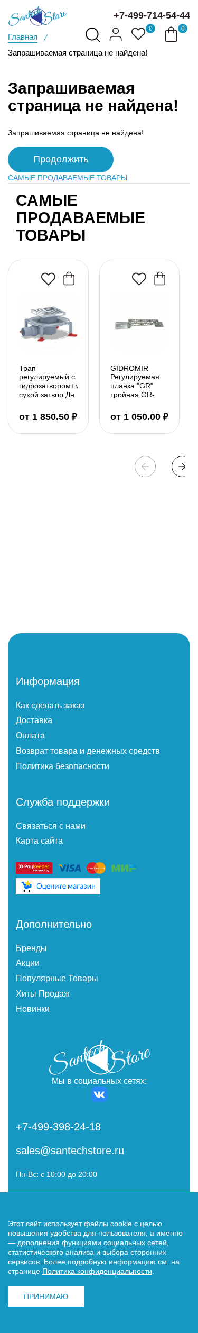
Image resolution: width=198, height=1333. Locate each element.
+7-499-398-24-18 (58, 1126)
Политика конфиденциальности (97, 1271)
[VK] (99, 1094)
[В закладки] (48, 279)
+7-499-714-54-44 (152, 16)
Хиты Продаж (43, 993)
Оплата (30, 735)
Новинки (33, 1009)
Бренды (31, 948)
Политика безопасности (62, 766)
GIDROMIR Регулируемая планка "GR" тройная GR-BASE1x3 (134, 381)
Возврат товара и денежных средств (88, 750)
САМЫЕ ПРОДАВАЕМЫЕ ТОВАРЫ (67, 178)
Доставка (34, 720)
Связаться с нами (51, 825)
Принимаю (46, 1296)
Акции (28, 962)
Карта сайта (39, 840)
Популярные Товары (57, 978)
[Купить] (69, 278)
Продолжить (60, 159)
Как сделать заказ (50, 705)
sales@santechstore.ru (70, 1150)
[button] (182, 466)
